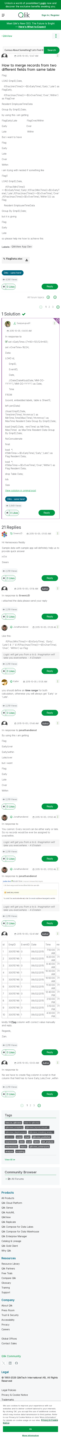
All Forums (17, 1178)
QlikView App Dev (22, 246)
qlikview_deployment (15, 1132)
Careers (5, 1329)
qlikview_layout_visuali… (37, 1127)
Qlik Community (11, 1356)
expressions (11, 1146)
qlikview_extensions (39, 1146)
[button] (58, 55)
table (36, 1142)
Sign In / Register (51, 15)
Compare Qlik (8, 1278)
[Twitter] (3, 1363)
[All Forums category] (6, 1179)
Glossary (6, 1282)
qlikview (9, 1137)
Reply (50, 286)
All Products (7, 1198)
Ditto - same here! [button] (12, 272)
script (19, 1137)
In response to (13, 336)
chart (27, 1137)
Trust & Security (10, 1315)
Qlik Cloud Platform (11, 1202)
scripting (20, 1151)
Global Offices (9, 1338)
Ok (30, 1429)
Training (5, 1287)
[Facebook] (16, 1363)
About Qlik (6, 1305)
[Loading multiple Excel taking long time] (55, 297)
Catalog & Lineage (11, 1241)
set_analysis (47, 1142)
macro (23, 1146)
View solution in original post (20, 490)
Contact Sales (9, 1343)
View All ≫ (10, 1159)
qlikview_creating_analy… (41, 1132)
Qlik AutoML (8, 1212)
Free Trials (6, 1273)
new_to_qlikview (13, 1122)
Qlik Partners (8, 1268)
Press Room (8, 1310)
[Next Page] (58, 307)
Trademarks (7, 1399)
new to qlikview (32, 1122)
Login (43, 3)
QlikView (7, 35)
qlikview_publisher (41, 1137)
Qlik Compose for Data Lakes (17, 1226)
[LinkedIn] (10, 1363)
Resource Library (10, 1263)
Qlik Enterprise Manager (14, 1236)
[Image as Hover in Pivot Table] (50, 297)
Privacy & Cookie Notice (14, 1394)
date (21, 1142)
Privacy (5, 1324)
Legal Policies (8, 1390)
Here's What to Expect (32, 26)
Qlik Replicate (8, 1221)
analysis (9, 1151)
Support (5, 1292)
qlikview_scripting (14, 1127)
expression (10, 1142)
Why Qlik (6, 1250)
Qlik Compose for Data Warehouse (20, 1231)
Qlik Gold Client (9, 1245)
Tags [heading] (8, 1115)
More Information (30, 1435)
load (29, 1142)
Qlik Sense (7, 1207)
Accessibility (8, 1319)
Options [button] (56, 36)
